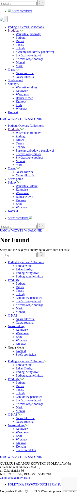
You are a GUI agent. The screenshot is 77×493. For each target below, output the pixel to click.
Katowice (22, 91)
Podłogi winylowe (27, 273)
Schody (20, 48)
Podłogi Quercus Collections (26, 27)
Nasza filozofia (25, 76)
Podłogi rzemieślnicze (29, 276)
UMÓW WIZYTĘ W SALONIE (21, 119)
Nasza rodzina (25, 73)
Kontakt (13, 112)
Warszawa (22, 94)
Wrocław (21, 108)
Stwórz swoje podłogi (29, 59)
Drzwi (20, 41)
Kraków (21, 101)
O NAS (13, 315)
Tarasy (20, 44)
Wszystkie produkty (28, 34)
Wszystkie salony (27, 87)
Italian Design (24, 269)
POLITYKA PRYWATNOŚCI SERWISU (35, 484)
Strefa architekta (21, 11)
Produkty (14, 30)
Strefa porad (15, 80)
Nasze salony (16, 326)
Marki (19, 66)
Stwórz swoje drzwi (28, 55)
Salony (12, 83)
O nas (12, 69)
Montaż (20, 62)
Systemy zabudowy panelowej (35, 51)
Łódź (19, 105)
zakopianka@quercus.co (15, 477)
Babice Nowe (24, 98)
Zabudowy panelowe (29, 297)
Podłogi (20, 37)
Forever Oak (24, 265)
